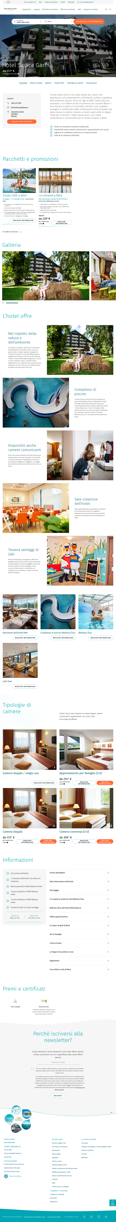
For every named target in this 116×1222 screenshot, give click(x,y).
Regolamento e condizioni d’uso (34, 1217)
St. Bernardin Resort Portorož (14, 1164)
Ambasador (71, 2)
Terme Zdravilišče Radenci (12, 1153)
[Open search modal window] (106, 9)
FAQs (53, 1183)
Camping (37, 9)
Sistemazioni (26, 9)
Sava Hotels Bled (9, 1142)
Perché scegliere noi (30, 2)
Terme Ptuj (7, 1157)
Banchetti (53, 1198)
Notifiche (84, 1157)
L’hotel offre (59, 83)
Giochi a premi (57, 1161)
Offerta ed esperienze (67, 9)
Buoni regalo (56, 1154)
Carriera (84, 1154)
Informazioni (91, 83)
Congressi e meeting (90, 9)
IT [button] (109, 9)
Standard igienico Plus (59, 1165)
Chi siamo (84, 1143)
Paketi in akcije (36, 83)
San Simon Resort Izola (11, 1171)
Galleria (48, 83)
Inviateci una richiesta (51, 2)
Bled (79, 9)
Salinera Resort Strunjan (12, 1168)
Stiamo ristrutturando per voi (62, 1176)
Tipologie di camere (75, 83)
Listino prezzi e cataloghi (60, 1186)
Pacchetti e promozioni (50, 9)
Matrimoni (53, 1202)
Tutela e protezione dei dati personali (64, 1168)
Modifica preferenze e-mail (61, 1172)
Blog (40, 2)
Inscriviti (58, 1096)
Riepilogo (23, 83)
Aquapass (55, 1157)
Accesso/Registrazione (86, 2)
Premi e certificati (87, 1150)
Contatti (62, 2)
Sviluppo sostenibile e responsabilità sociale (96, 1147)
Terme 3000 (8, 1150)
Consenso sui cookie (53, 1217)
